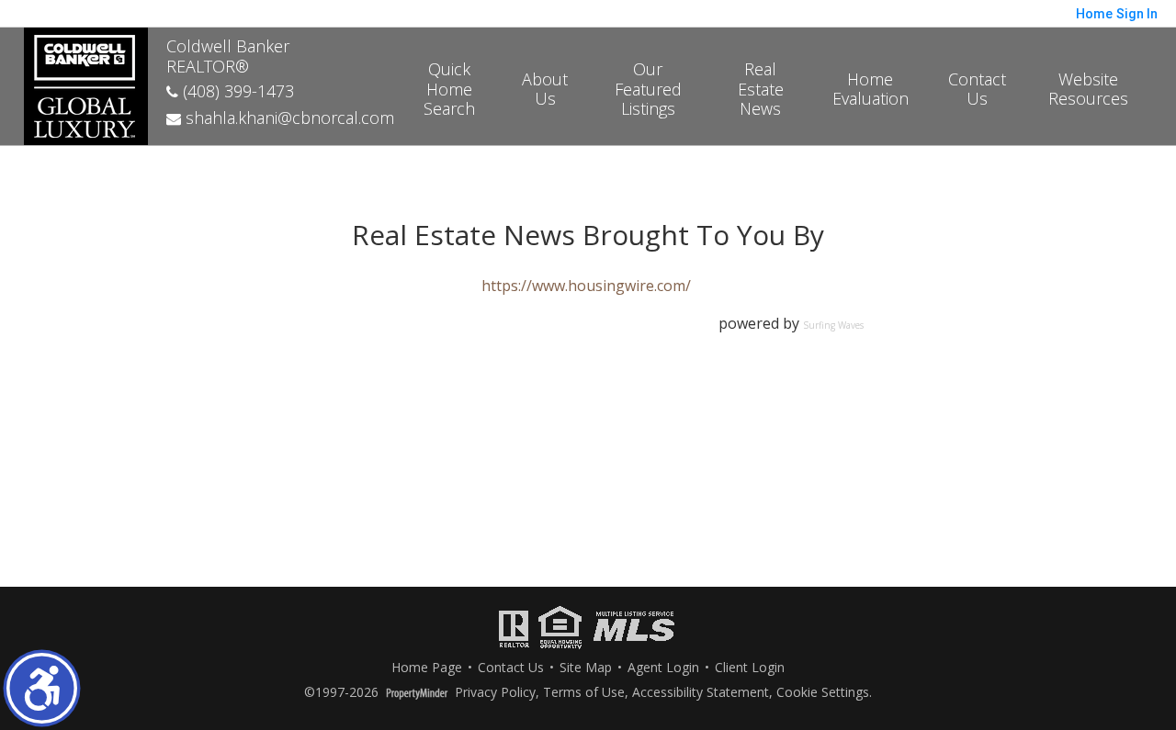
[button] (41, 688)
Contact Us (977, 89)
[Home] (86, 84)
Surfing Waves (833, 325)
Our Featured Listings (648, 88)
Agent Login (663, 668)
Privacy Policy (495, 693)
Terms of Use (584, 693)
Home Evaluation (870, 89)
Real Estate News (761, 88)
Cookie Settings (822, 693)
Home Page (426, 668)
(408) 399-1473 (236, 91)
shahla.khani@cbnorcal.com (287, 118)
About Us (545, 89)
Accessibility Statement (700, 693)
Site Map (586, 668)
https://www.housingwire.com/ (586, 285)
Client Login (750, 668)
